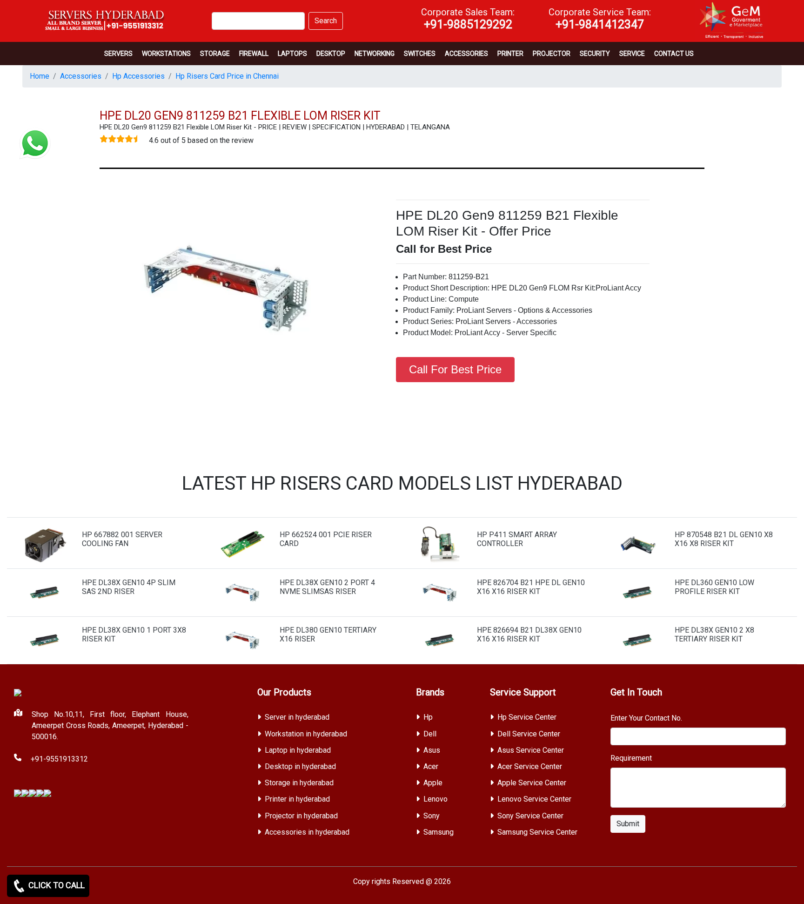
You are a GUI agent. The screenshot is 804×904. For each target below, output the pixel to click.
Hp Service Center (526, 717)
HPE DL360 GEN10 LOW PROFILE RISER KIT (714, 587)
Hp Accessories (138, 76)
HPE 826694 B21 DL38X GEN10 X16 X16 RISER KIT (529, 634)
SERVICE (632, 53)
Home (39, 76)
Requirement (631, 758)
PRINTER (510, 53)
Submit (627, 823)
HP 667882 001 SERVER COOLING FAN (122, 539)
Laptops (292, 53)
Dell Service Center (528, 733)
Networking (375, 53)
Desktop (330, 53)
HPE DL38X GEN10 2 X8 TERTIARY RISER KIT (714, 634)
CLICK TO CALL (56, 885)
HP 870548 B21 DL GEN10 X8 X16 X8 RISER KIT (724, 539)
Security (595, 53)
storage (215, 53)
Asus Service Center (530, 750)
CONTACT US (674, 53)
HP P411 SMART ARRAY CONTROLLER (517, 539)
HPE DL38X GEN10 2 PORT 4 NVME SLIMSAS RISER (327, 587)
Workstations (166, 53)
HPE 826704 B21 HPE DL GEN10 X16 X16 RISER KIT (531, 587)
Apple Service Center (531, 782)
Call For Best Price (455, 369)
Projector (551, 53)
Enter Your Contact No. (646, 718)
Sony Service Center (530, 815)
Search (326, 20)
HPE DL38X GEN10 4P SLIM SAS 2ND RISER (128, 587)
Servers (118, 53)
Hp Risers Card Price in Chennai (227, 76)
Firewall (253, 53)
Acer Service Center (529, 766)
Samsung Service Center (537, 832)
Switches (420, 53)
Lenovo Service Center (534, 799)
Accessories (466, 53)
